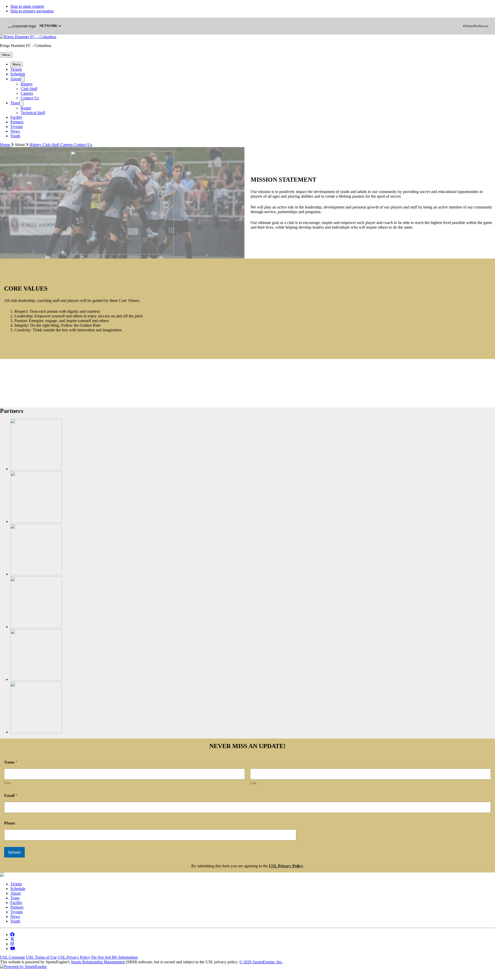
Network (48, 26)
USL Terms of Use (41, 957)
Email (11, 795)
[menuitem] (7, 144)
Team (14, 103)
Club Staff (29, 88)
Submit (14, 852)
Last (253, 783)
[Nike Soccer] (36, 626)
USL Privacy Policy (74, 957)
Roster (26, 108)
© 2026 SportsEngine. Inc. (261, 962)
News (15, 131)
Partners (16, 122)
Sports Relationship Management (98, 962)
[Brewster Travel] (36, 469)
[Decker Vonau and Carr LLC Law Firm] (36, 521)
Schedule (17, 74)
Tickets (16, 69)
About (15, 79)
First (7, 783)
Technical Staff (33, 112)
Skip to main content (27, 6)
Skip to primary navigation (32, 11)
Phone (9, 823)
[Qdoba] (36, 732)
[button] (6, 55)
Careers (27, 93)
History (27, 84)
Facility (16, 117)
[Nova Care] (36, 679)
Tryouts (16, 126)
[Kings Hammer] (36, 574)
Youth (15, 136)
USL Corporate (12, 957)
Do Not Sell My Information (114, 957)
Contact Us (30, 98)
